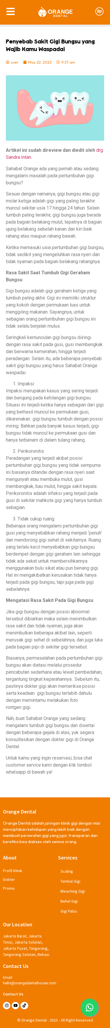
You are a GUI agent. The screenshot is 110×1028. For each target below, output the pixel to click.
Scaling (66, 871)
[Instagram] (6, 1005)
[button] (89, 1007)
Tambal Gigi (70, 881)
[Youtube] (15, 1005)
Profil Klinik (12, 870)
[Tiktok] (24, 1005)
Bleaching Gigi (72, 891)
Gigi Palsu (68, 911)
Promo (9, 888)
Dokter (9, 879)
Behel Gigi (69, 901)
